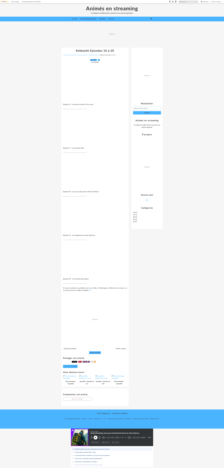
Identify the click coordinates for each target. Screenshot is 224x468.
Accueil (74, 19)
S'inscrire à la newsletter (70, 366)
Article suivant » (121, 348)
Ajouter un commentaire (77, 399)
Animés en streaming (112, 8)
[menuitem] (74, 19)
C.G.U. (104, 418)
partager (106, 442)
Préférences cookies (154, 418)
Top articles (84, 418)
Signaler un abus (98, 418)
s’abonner (96, 442)
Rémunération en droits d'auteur (115, 418)
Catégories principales (88, 19)
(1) (135, 212)
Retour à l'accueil (95, 352)
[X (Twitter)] (173, 2)
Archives (102, 19)
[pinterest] (176, 2)
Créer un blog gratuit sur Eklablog (72, 418)
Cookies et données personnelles (140, 418)
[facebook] (170, 2)
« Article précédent (69, 348)
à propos (116, 442)
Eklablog (124, 413)
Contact (111, 19)
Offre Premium (128, 418)
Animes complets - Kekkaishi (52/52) (87, 55)
